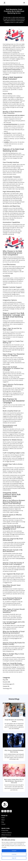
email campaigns (13, 158)
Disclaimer (4, 837)
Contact (3, 824)
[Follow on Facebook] (2, 811)
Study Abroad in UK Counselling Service (14, 720)
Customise (14, 854)
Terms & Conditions (6, 832)
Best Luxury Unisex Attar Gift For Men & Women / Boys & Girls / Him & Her (14, 781)
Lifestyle (5, 686)
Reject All (14, 858)
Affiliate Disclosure (6, 835)
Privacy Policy (4, 830)
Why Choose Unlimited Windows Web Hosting (14, 751)
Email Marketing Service (13, 63)
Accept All (14, 850)
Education (5, 682)
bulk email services (13, 144)
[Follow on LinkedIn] (8, 811)
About (3, 820)
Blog (4, 680)
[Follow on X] (5, 811)
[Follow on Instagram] (11, 811)
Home (2, 817)
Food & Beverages (7, 684)
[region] (14, 849)
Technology (6, 688)
